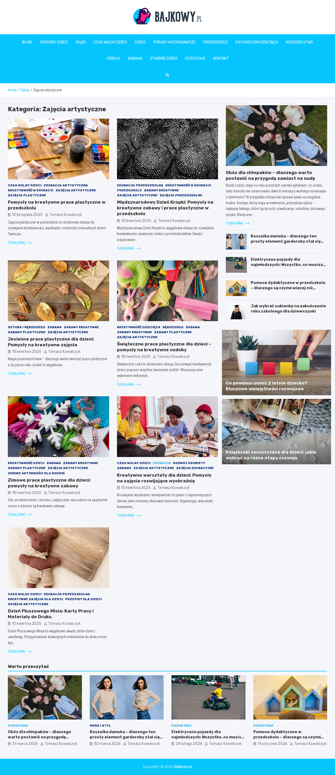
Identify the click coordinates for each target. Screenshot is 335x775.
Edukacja (162, 463)
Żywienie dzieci (163, 58)
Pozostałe (195, 58)
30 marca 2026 (107, 743)
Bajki (27, 42)
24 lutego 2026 (189, 743)
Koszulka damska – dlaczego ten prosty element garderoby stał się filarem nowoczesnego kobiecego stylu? (286, 244)
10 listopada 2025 (27, 215)
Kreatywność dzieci (26, 463)
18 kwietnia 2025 (26, 351)
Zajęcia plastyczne (27, 195)
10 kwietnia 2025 (135, 488)
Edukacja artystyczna (66, 185)
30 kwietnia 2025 (136, 221)
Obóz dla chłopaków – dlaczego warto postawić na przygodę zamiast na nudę (39, 736)
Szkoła (113, 58)
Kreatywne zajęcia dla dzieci (35, 599)
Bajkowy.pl (183, 767)
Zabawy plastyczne (27, 332)
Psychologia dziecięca (257, 42)
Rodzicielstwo (299, 42)
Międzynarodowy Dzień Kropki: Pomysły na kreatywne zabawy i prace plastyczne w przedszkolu (165, 207)
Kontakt (221, 58)
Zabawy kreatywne (161, 190)
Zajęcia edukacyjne (195, 468)
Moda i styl (100, 725)
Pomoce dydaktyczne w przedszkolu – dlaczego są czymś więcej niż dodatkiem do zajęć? (288, 287)
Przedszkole (215, 42)
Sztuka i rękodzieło (26, 327)
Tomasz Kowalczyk (65, 215)
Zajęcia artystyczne (75, 190)
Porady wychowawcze (174, 42)
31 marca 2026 (25, 743)
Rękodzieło (173, 327)
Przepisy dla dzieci (83, 599)
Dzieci (140, 42)
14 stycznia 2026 (272, 743)
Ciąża (81, 42)
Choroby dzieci (54, 42)
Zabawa (135, 58)
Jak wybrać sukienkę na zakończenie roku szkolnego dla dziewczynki (288, 309)
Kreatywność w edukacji (30, 190)
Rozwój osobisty (189, 463)
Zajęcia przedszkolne (181, 195)
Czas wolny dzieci (110, 42)
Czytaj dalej (17, 242)
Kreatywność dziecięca (138, 327)
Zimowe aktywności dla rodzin (36, 473)
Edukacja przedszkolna (140, 185)
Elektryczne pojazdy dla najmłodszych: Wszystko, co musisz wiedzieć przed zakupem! (287, 264)
